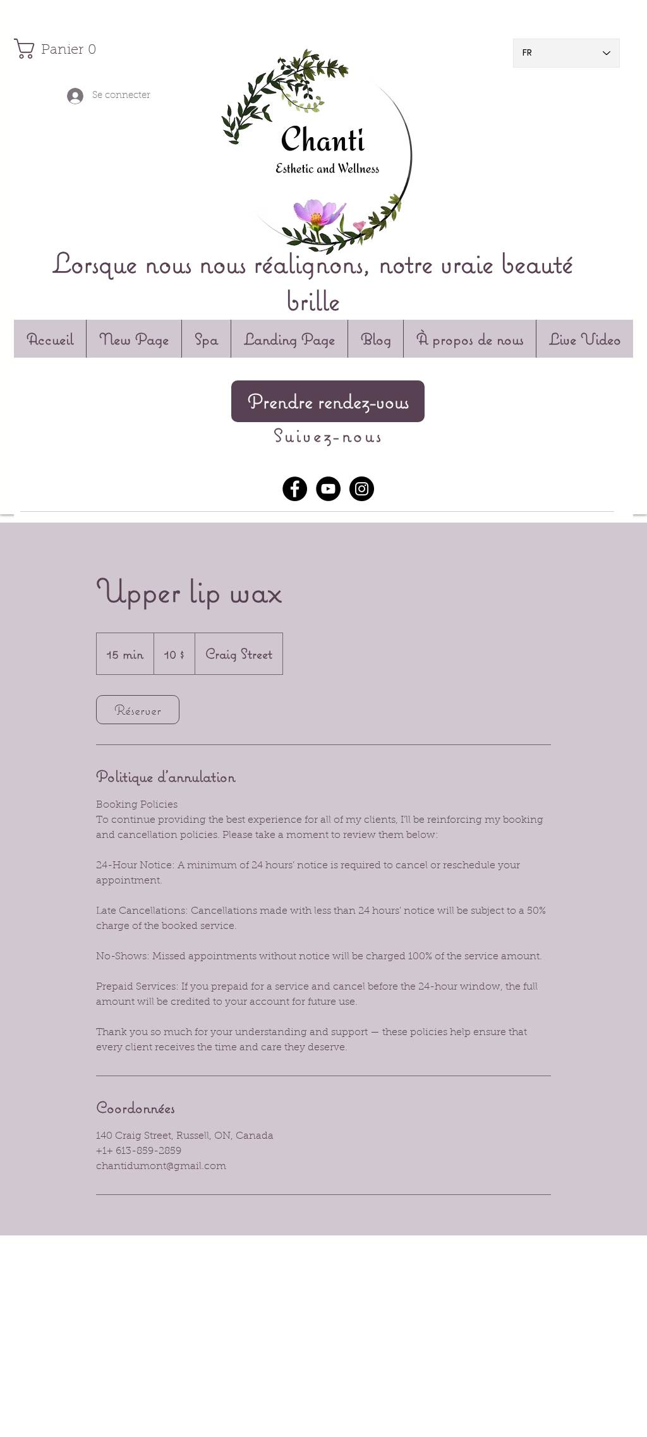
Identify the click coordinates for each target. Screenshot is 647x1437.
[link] (137, 709)
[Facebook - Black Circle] (294, 488)
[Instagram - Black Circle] (361, 488)
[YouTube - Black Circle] (328, 488)
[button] (54, 49)
